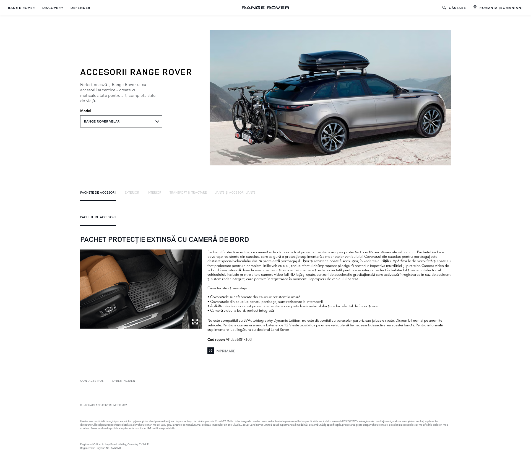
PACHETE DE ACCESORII (98, 192)
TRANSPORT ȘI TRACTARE (188, 192)
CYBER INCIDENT (124, 380)
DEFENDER (80, 8)
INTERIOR (154, 192)
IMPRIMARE (225, 350)
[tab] (98, 192)
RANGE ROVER (21, 8)
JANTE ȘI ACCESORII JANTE (235, 192)
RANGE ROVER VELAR (102, 121)
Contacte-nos (92, 380)
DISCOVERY (52, 8)
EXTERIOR (131, 192)
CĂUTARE (457, 8)
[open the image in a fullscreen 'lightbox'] (141, 289)
